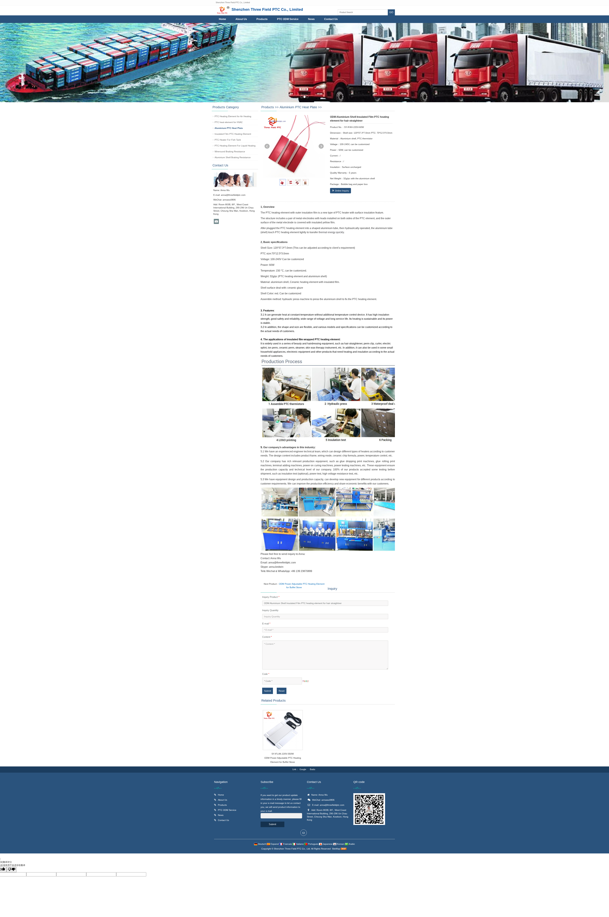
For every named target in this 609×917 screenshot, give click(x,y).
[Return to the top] (602, 52)
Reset (282, 691)
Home (222, 19)
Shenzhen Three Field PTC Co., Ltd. (292, 848)
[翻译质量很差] (12, 869)
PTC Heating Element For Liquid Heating (235, 145)
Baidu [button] (312, 769)
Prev (267, 146)
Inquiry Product (270, 597)
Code (265, 674)
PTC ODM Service (287, 19)
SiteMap (336, 848)
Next (321, 146)
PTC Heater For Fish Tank (228, 140)
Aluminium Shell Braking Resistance (233, 157)
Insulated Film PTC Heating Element (233, 134)
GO (391, 12)
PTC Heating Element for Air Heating (233, 116)
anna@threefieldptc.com (233, 195)
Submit (267, 691)
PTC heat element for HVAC (229, 122)
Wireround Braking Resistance (230, 151)
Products (262, 19)
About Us (241, 19)
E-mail (266, 623)
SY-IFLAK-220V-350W (283, 753)
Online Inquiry (341, 190)
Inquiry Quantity (270, 610)
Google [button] (303, 769)
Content (267, 637)
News (311, 19)
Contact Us (331, 19)
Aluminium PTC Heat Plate (298, 107)
